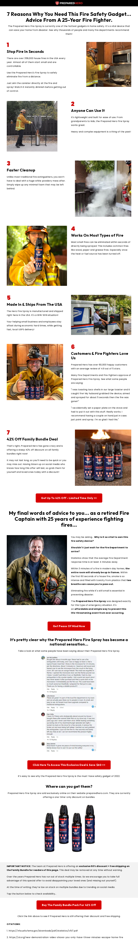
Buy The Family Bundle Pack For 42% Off (69, 905)
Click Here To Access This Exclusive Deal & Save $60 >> (69, 765)
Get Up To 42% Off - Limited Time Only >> (69, 498)
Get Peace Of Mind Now (69, 626)
